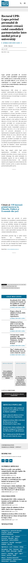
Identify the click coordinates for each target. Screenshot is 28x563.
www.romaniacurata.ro (13, 249)
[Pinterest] (9, 55)
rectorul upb (13, 286)
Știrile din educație (17, 307)
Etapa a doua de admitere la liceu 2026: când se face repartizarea (17, 313)
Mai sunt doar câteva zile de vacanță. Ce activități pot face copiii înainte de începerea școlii (13, 479)
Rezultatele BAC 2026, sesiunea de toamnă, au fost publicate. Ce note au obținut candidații (18, 302)
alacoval (10, 46)
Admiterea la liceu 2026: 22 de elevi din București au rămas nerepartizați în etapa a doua (18, 325)
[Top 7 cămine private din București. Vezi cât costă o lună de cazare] (5, 351)
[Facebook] (2, 55)
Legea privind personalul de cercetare (17, 284)
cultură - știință (5, 475)
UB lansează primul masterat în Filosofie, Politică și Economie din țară (11, 208)
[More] (19, 55)
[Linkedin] (16, 55)
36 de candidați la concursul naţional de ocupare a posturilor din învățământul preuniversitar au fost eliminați (7, 375)
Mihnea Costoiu (5, 286)
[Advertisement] (14, 184)
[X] (6, 55)
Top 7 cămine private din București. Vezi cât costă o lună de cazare (17, 351)
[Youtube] (10, 460)
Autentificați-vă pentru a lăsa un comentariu (14, 395)
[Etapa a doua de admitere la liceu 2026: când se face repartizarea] (5, 313)
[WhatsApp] (12, 55)
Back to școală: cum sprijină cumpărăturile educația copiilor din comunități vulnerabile (13, 471)
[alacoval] (2, 46)
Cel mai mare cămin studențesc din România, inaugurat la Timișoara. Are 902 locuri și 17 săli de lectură (17, 339)
